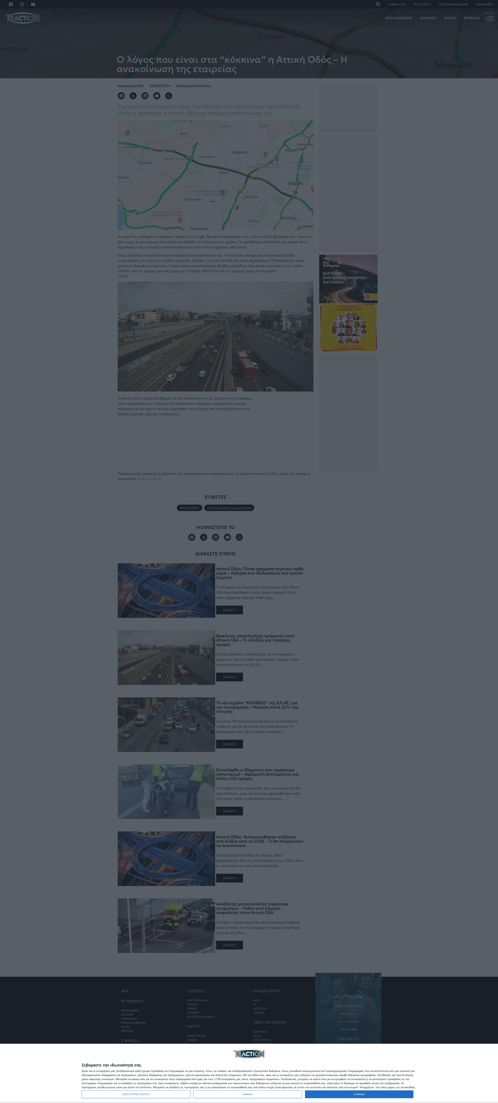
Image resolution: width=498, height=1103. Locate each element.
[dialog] (249, 1073)
